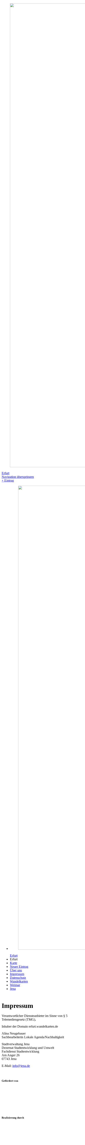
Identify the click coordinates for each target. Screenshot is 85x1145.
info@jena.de (21, 1066)
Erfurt (5, 473)
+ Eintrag (8, 480)
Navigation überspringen (18, 477)
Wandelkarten (19, 981)
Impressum (17, 974)
